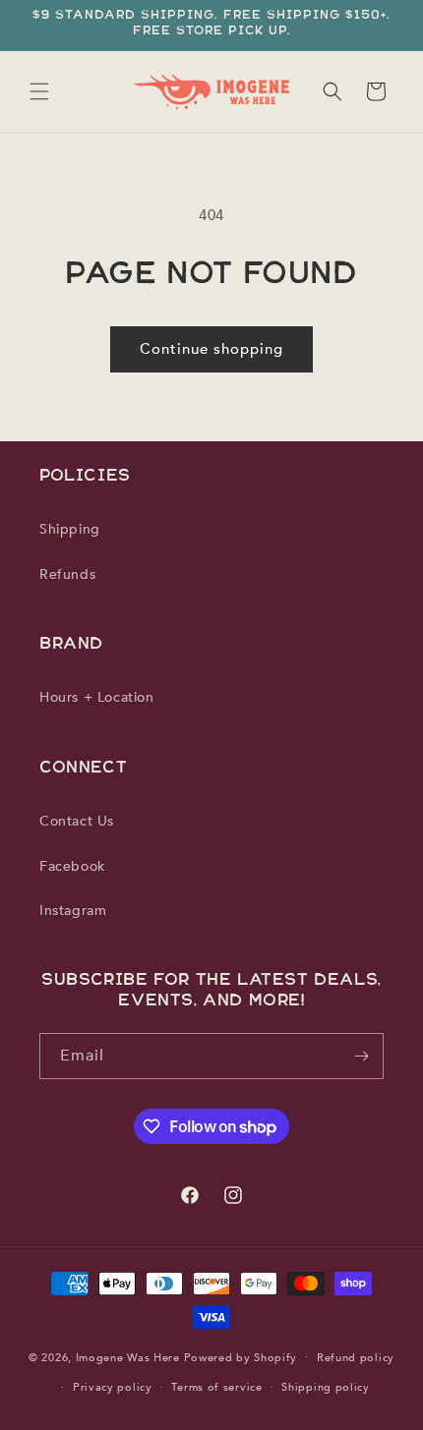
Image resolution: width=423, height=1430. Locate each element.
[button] (39, 91)
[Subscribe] (361, 1056)
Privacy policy (112, 1387)
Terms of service (216, 1387)
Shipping (69, 529)
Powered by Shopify (241, 1356)
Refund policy (355, 1357)
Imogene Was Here (128, 1356)
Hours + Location (96, 697)
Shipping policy (325, 1387)
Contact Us (76, 821)
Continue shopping (211, 349)
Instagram (72, 910)
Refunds (67, 574)
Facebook (72, 866)
